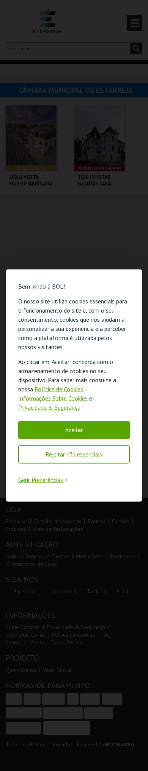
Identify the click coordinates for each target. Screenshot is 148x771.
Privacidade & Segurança (49, 407)
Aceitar (74, 429)
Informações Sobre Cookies (53, 398)
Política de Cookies (59, 389)
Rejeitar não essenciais (74, 454)
